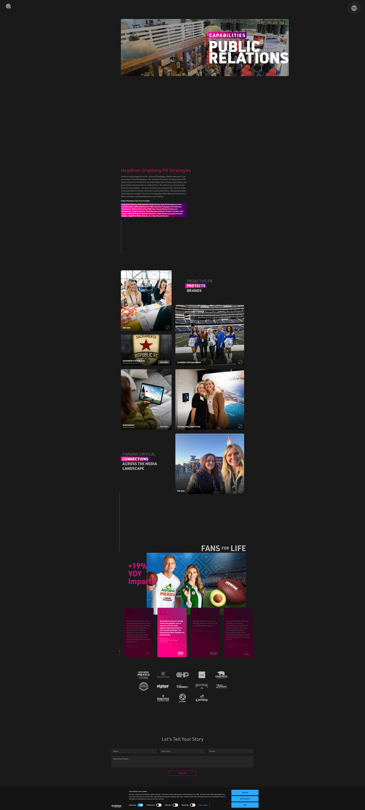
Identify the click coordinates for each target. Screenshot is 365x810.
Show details (203, 805)
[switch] (158, 805)
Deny (245, 805)
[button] (119, 649)
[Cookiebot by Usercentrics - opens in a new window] (116, 806)
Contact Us (182, 773)
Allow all (245, 792)
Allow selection (245, 799)
